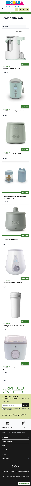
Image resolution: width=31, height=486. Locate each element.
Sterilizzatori (6, 195)
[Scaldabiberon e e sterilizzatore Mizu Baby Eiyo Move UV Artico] (15, 176)
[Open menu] (2, 9)
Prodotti (7, 12)
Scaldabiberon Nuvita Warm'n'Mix (12, 154)
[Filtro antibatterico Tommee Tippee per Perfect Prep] (15, 305)
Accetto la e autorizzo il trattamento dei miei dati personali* (16, 408)
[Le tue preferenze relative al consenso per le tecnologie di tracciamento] (24, 483)
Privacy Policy (11, 408)
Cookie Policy (14, 471)
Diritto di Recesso (24, 471)
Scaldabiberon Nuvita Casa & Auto (12, 282)
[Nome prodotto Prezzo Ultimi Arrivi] (20, 31)
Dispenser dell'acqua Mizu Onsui (12, 68)
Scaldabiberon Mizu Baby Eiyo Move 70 (13, 111)
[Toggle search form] (20, 9)
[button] (15, 26)
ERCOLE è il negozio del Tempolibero (13, 433)
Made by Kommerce (15, 479)
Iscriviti (25, 405)
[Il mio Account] (24, 9)
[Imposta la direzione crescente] (28, 31)
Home (3, 12)
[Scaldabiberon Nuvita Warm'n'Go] (15, 219)
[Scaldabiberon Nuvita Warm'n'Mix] (15, 134)
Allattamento (12, 12)
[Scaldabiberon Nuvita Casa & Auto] (15, 262)
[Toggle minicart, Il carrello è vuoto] (27, 9)
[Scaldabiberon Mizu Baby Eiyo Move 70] (15, 91)
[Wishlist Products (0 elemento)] (16, 9)
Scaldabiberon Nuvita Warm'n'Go (12, 239)
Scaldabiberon (20, 12)
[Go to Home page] (15, 4)
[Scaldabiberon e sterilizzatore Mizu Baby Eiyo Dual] (15, 348)
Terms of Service (15, 415)
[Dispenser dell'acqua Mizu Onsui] (15, 48)
